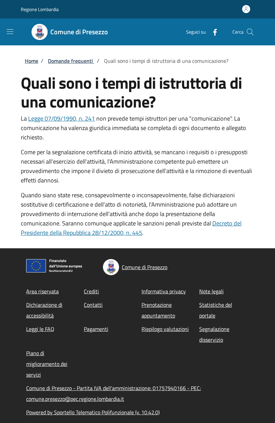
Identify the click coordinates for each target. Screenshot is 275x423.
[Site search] (250, 32)
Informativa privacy (164, 291)
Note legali (211, 291)
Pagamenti (96, 329)
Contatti (93, 305)
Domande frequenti (71, 61)
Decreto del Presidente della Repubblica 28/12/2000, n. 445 (131, 228)
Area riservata (42, 291)
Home (31, 61)
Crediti (91, 291)
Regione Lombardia (40, 9)
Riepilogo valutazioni (165, 329)
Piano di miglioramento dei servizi (46, 364)
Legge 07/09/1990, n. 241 (61, 118)
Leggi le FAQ (40, 329)
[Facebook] (212, 31)
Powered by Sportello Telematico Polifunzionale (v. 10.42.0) (93, 412)
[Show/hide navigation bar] (10, 31)
